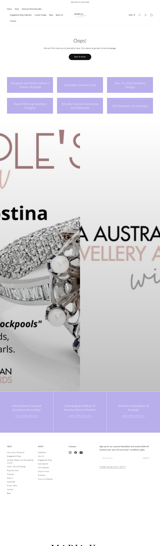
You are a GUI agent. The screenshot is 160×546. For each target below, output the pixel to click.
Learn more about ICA (26, 416)
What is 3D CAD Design (16, 466)
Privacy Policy (12, 485)
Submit (146, 458)
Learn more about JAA (133, 416)
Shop (17, 9)
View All (41, 456)
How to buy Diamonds (15, 452)
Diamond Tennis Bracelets (32, 9)
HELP (9, 446)
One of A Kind (43, 471)
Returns (10, 478)
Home (9, 9)
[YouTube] (81, 452)
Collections (42, 452)
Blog (51, 15)
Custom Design (40, 15)
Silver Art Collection (45, 479)
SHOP (40, 446)
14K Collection (43, 467)
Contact (13, 21)
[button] (132, 15)
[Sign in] (145, 15)
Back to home (80, 57)
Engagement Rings (14, 456)
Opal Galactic (43, 464)
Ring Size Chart (12, 470)
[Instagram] (70, 452)
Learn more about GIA (80, 416)
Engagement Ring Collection (21, 15)
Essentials (41, 475)
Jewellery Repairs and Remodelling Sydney (20, 461)
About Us (59, 15)
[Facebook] (75, 452)
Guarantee (11, 482)
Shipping (10, 474)
